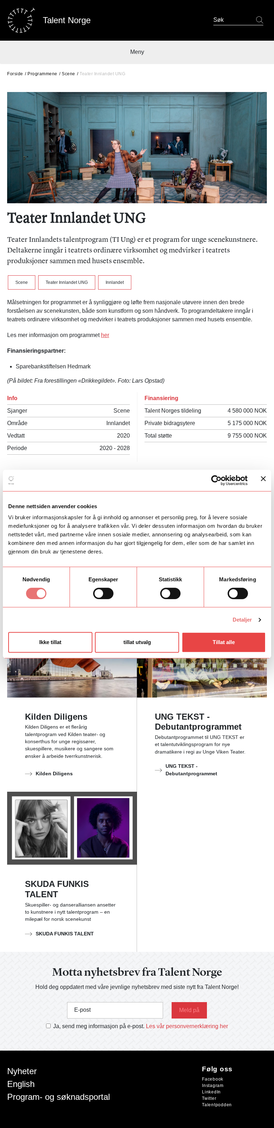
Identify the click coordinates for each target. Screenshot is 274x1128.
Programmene (42, 73)
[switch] (103, 593)
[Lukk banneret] (263, 480)
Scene (68, 73)
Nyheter (22, 1071)
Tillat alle (224, 642)
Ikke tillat (50, 642)
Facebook (212, 1079)
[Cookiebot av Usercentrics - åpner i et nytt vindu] (216, 480)
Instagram (213, 1085)
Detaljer (242, 620)
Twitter (209, 1098)
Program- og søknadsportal (58, 1097)
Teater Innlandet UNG (67, 282)
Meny (137, 52)
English (21, 1084)
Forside (15, 73)
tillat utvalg (137, 642)
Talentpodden (217, 1104)
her (105, 335)
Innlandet (115, 282)
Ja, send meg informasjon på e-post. (98, 1026)
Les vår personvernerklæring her (187, 1026)
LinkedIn (211, 1091)
